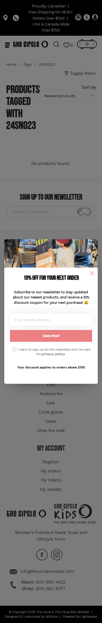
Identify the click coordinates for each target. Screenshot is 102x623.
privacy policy (53, 354)
